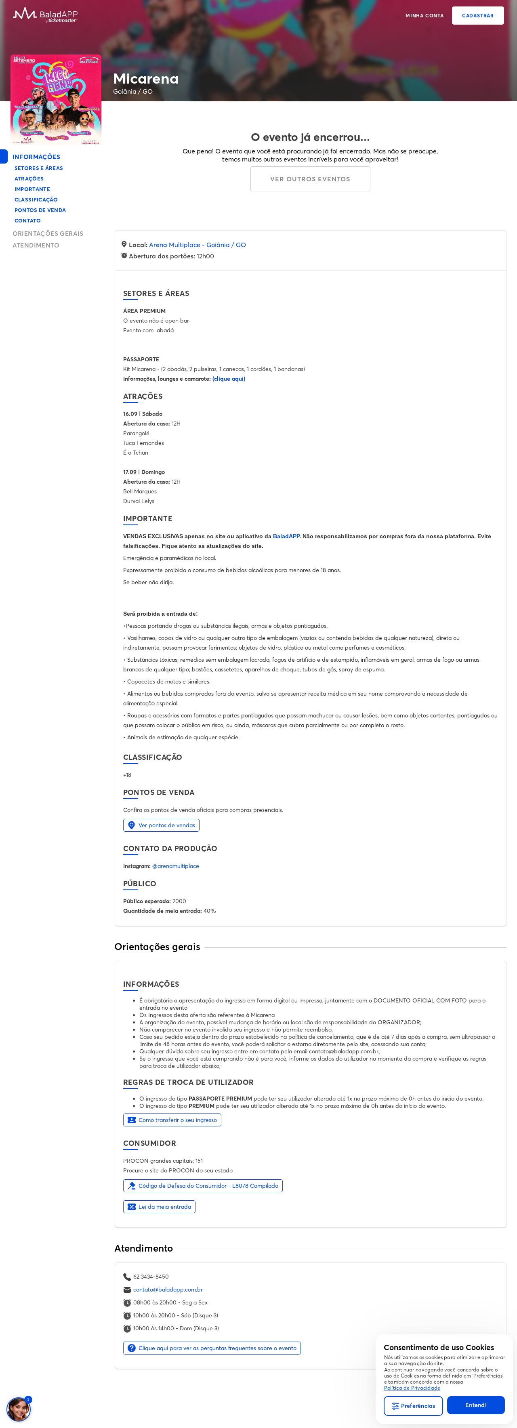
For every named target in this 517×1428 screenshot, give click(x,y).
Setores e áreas (39, 168)
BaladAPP (286, 536)
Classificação (36, 199)
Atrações (29, 178)
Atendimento (36, 245)
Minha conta (425, 16)
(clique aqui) (228, 378)
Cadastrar (478, 16)
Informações (36, 157)
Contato (28, 220)
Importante (32, 189)
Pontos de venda (40, 210)
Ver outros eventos (310, 179)
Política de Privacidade (412, 1388)
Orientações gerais (48, 233)
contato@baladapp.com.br (168, 1289)
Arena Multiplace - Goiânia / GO (197, 245)
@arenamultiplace (175, 866)
